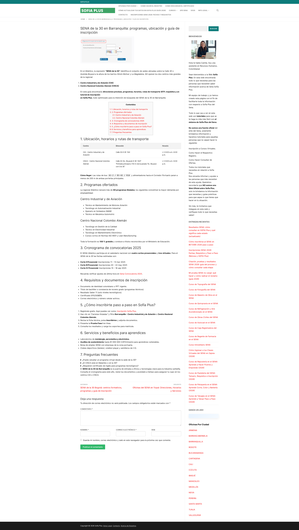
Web (153, 430)
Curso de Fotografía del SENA (202, 289)
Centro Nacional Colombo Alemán (128, 118)
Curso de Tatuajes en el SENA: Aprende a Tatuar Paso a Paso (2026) (202, 399)
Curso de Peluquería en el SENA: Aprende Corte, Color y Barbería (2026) (203, 387)
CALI (191, 464)
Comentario (86, 409)
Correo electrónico (126, 430)
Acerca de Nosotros (128, 526)
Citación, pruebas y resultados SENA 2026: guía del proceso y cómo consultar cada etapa (203, 264)
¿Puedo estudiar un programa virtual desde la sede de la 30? (109, 360)
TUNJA (192, 509)
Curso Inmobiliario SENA (199, 345)
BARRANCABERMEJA (198, 436)
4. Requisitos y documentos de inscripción (128, 124)
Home (83, 19)
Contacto (116, 526)
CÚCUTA (193, 470)
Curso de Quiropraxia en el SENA (203, 303)
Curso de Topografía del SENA (202, 284)
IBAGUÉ (192, 475)
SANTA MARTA (195, 504)
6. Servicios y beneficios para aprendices (128, 129)
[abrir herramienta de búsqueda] (218, 10)
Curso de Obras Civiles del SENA (203, 317)
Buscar (213, 29)
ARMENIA (193, 430)
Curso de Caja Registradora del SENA (203, 329)
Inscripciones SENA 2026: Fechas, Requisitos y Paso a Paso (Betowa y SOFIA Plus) (203, 253)
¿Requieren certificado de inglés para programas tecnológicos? (110, 366)
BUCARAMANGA (196, 453)
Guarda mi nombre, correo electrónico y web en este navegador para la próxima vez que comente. (127, 440)
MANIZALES (194, 481)
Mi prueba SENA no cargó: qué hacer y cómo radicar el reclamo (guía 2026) (203, 276)
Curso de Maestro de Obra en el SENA (203, 296)
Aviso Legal (107, 526)
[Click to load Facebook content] (204, 416)
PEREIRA (192, 498)
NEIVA (191, 492)
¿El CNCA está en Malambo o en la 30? (99, 363)
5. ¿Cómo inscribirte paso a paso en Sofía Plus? (131, 126)
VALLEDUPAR (195, 515)
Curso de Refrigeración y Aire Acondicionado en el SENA (202, 310)
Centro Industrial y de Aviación (126, 115)
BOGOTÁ (192, 447)
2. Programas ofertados (121, 112)
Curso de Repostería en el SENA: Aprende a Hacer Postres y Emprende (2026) (203, 364)
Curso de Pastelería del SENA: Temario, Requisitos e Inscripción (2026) (203, 376)
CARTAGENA (194, 458)
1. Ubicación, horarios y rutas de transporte (129, 109)
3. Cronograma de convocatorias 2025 (127, 121)
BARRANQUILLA (196, 441)
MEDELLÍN (193, 487)
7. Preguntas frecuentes (121, 132)
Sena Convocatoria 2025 (131, 274)
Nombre (84, 430)
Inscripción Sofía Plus (126, 311)
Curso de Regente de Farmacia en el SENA (202, 338)
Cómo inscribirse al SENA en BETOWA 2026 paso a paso (201, 243)
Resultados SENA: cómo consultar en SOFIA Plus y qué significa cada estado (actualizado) (202, 231)
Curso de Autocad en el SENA (202, 322)
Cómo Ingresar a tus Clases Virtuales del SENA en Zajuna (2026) (202, 353)
